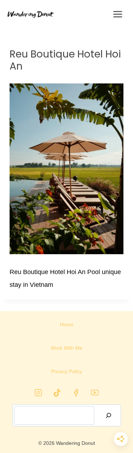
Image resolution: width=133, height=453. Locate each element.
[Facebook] (76, 392)
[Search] (108, 415)
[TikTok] (57, 392)
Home (66, 324)
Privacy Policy (66, 371)
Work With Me (66, 348)
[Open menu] (118, 14)
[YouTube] (94, 392)
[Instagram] (38, 392)
